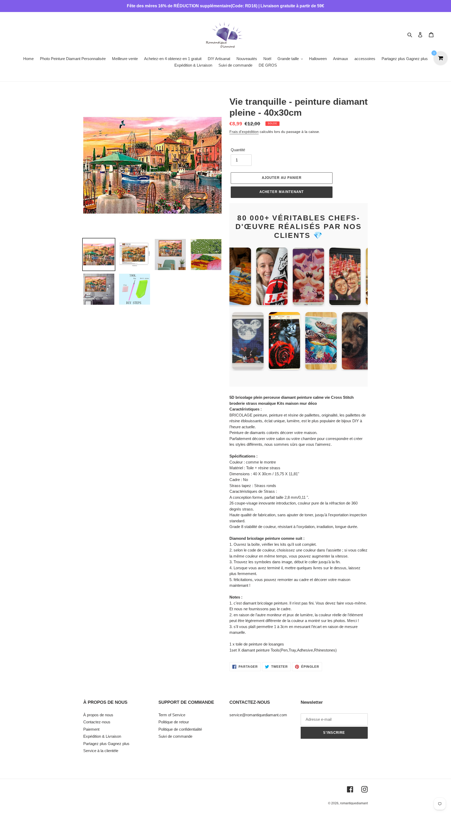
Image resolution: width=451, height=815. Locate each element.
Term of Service (171, 715)
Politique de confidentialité (180, 729)
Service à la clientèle (100, 750)
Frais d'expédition (244, 132)
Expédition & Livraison (102, 736)
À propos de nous (98, 715)
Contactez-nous (96, 722)
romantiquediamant (354, 803)
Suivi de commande (175, 736)
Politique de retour (173, 722)
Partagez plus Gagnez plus (106, 743)
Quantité (238, 150)
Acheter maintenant (281, 192)
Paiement (91, 729)
